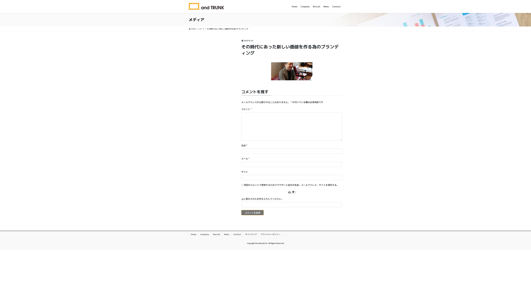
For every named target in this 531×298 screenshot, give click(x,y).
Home (193, 234)
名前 (244, 145)
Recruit (216, 234)
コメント (246, 109)
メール (245, 158)
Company (204, 234)
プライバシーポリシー (270, 234)
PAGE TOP (517, 286)
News (226, 234)
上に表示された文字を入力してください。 (262, 198)
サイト (244, 171)
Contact (237, 234)
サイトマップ (251, 234)
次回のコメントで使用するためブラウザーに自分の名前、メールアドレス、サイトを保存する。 (291, 185)
